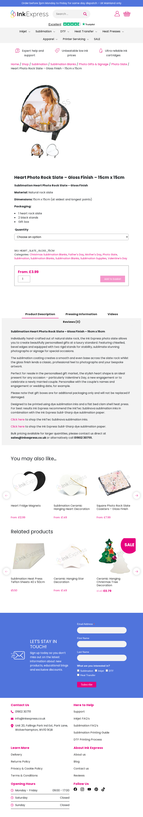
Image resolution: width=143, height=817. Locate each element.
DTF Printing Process (88, 740)
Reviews (79, 776)
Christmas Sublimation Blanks (48, 254)
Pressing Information (81, 314)
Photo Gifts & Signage (93, 64)
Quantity (21, 230)
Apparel (48, 39)
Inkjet (23, 31)
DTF (63, 31)
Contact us (81, 769)
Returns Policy (20, 762)
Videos (113, 314)
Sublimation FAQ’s (86, 726)
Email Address (86, 624)
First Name (83, 638)
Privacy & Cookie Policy (27, 769)
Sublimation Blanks (63, 64)
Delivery (16, 755)
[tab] (40, 314)
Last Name (83, 652)
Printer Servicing (74, 39)
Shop (25, 64)
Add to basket (112, 279)
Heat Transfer (84, 31)
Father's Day (76, 254)
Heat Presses (111, 31)
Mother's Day (93, 254)
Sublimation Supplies (93, 258)
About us (80, 755)
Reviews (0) (71, 322)
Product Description (40, 314)
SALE (97, 39)
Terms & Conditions (24, 776)
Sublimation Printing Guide (91, 733)
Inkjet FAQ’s (82, 719)
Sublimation (44, 31)
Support (79, 712)
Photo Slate (119, 64)
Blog (77, 762)
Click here (18, 419)
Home (15, 64)
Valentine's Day (117, 258)
